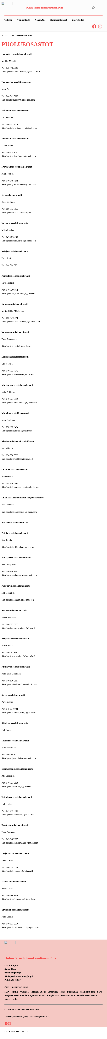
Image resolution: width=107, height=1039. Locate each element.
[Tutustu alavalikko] (13, 20)
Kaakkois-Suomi (87, 992)
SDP (6, 992)
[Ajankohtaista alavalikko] (31, 20)
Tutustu (11, 35)
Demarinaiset (67, 995)
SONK (94, 995)
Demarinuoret (82, 995)
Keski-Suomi (20, 995)
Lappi (50, 995)
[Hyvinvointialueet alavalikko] (68, 20)
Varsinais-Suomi (38, 992)
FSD (57, 995)
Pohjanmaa (33, 995)
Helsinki (15, 992)
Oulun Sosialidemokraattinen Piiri (44, 7)
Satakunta (53, 992)
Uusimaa (24, 992)
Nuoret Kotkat (11, 999)
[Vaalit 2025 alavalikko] (47, 20)
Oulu (42, 995)
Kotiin (4, 35)
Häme (63, 992)
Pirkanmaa (72, 992)
